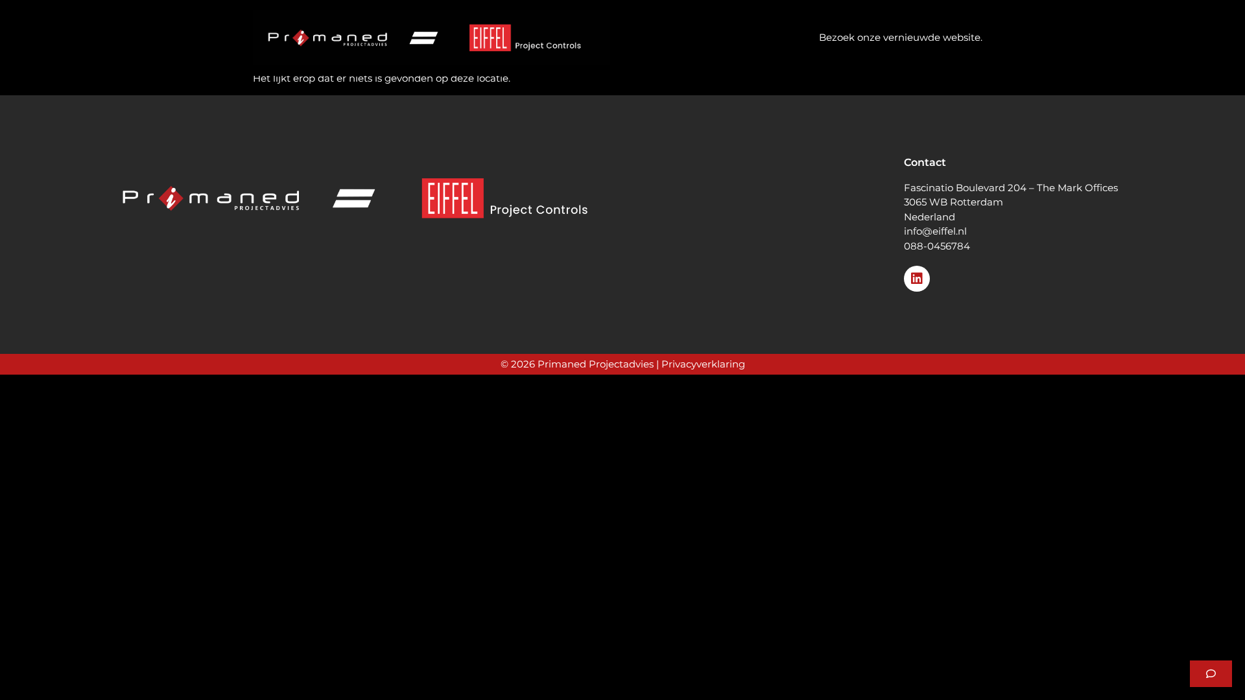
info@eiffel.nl (935, 231)
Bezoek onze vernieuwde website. (900, 37)
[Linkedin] (917, 279)
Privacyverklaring (703, 364)
